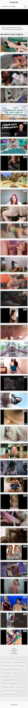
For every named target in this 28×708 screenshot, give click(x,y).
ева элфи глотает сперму (8, 690)
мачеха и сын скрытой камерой (10, 683)
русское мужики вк (7, 673)
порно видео (14, 650)
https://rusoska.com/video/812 (15, 29)
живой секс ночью (20, 687)
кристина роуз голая (7, 676)
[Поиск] (25, 6)
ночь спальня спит (18, 662)
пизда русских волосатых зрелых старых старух (12, 670)
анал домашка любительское (9, 680)
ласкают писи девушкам (8, 659)
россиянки (16, 673)
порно (14, 648)
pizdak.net (14, 2)
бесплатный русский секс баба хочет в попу (13, 666)
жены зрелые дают (7, 662)
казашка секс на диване (8, 687)
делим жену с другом (7, 694)
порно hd (14, 652)
